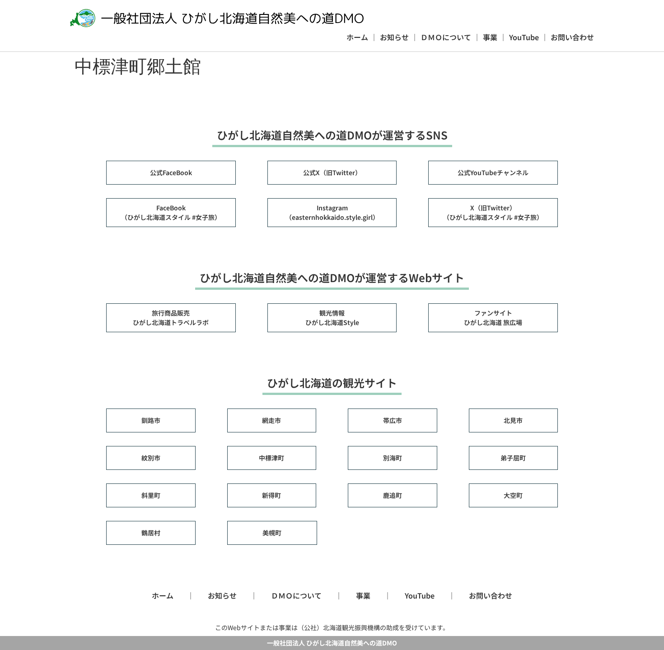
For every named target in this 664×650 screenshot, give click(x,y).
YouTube (524, 37)
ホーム (357, 37)
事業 (490, 37)
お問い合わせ (572, 37)
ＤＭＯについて (446, 37)
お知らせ (394, 37)
